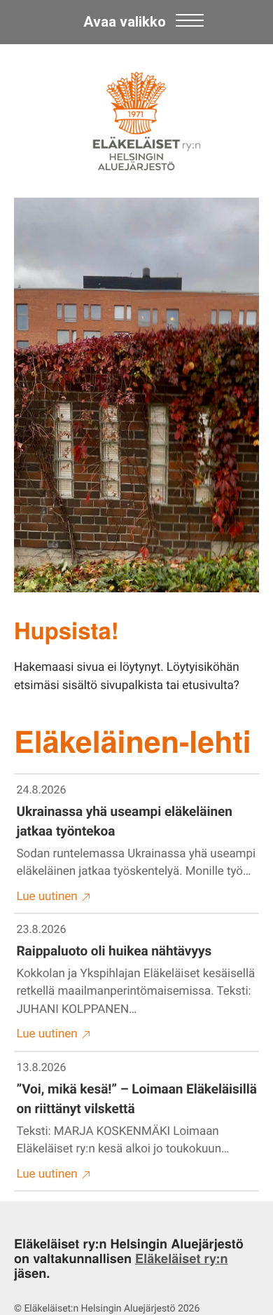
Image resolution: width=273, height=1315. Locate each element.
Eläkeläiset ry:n (181, 1258)
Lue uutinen (47, 897)
